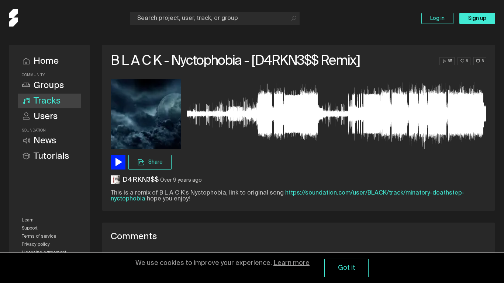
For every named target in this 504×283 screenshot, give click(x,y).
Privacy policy (36, 244)
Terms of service (39, 236)
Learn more (291, 263)
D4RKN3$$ (140, 180)
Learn (28, 220)
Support (30, 228)
